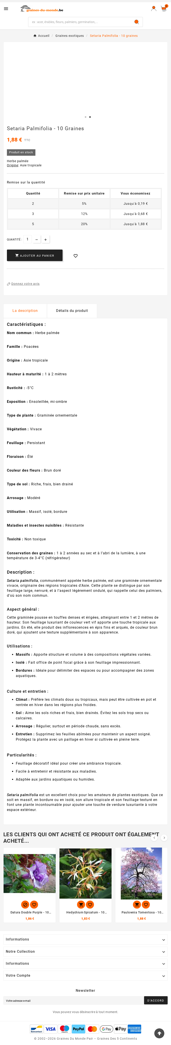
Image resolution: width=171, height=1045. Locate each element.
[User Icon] (153, 8)
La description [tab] (25, 311)
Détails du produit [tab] (72, 311)
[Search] (136, 22)
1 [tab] (85, 117)
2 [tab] (90, 117)
